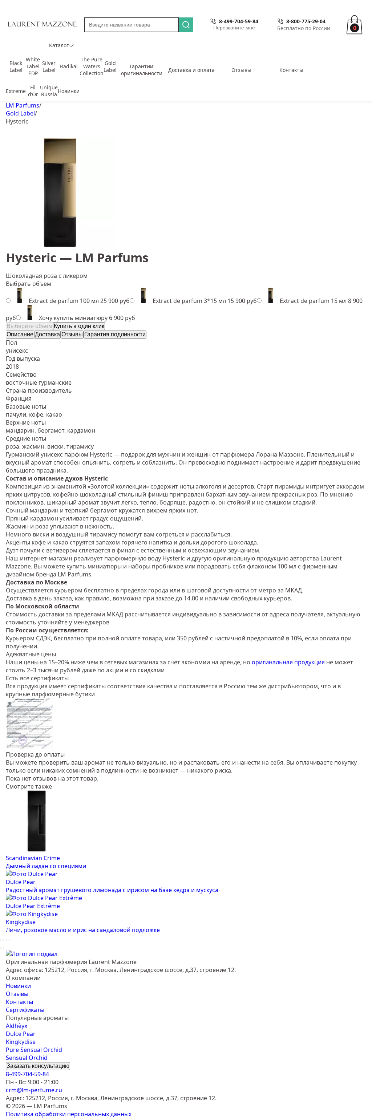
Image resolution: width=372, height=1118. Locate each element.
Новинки (69, 91)
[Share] (3, 940)
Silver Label (49, 66)
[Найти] (186, 24)
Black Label (16, 66)
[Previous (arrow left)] (0, 948)
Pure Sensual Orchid (34, 1050)
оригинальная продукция (288, 662)
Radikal (69, 66)
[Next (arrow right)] (3, 948)
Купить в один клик (79, 326)
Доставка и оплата (191, 69)
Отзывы (241, 69)
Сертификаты (25, 1010)
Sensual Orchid (27, 1058)
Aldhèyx (16, 1026)
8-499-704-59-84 (238, 21)
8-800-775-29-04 (306, 21)
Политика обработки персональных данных (69, 1114)
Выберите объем (29, 326)
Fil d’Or (33, 91)
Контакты (291, 69)
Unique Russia (49, 91)
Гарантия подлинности (115, 334)
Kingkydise (21, 1042)
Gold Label (110, 66)
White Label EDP (33, 66)
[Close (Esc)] (0, 940)
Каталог (59, 45)
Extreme (16, 91)
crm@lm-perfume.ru (34, 1090)
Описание (20, 334)
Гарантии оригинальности (141, 70)
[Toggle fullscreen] (6, 940)
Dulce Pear (21, 1034)
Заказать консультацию (38, 1066)
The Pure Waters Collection (92, 66)
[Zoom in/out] (9, 940)
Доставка (47, 334)
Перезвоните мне (234, 28)
